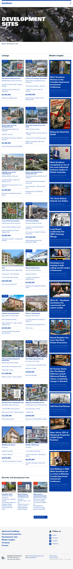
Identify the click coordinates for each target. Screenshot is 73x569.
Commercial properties (11, 534)
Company (6, 543)
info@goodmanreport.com (36, 556)
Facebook (55, 543)
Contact (5, 546)
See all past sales (39, 517)
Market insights (8, 540)
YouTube (55, 538)
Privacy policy (53, 556)
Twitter (54, 535)
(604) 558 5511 (33, 557)
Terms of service (53, 557)
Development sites (10, 537)
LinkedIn (55, 541)
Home (4, 44)
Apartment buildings (10, 531)
